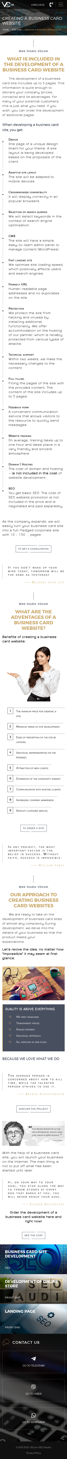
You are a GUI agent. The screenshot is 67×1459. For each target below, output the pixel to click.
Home (6, 30)
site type (16, 30)
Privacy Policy (33, 1453)
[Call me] (51, 4)
